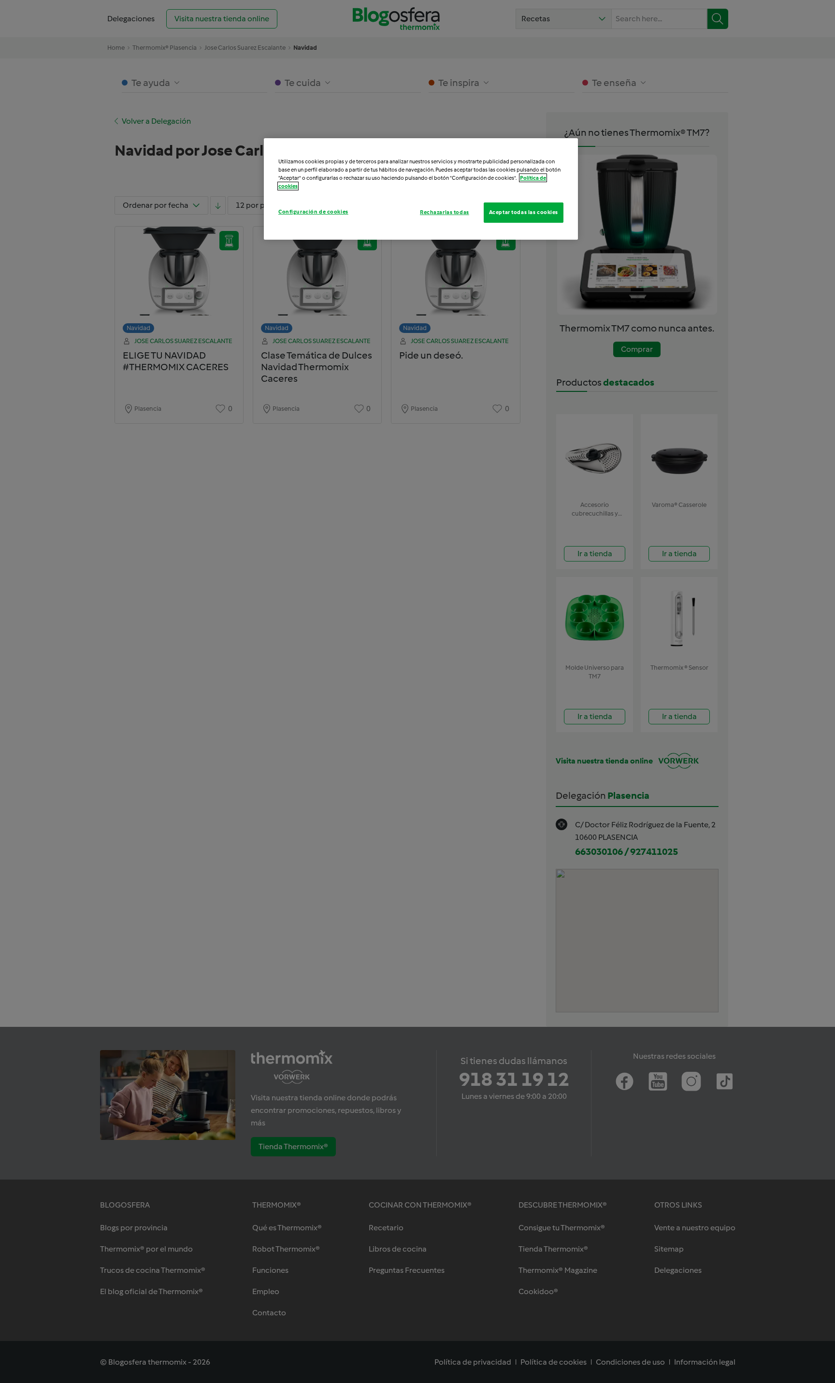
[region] (421, 189)
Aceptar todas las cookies (523, 212)
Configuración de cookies (313, 211)
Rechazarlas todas (444, 212)
